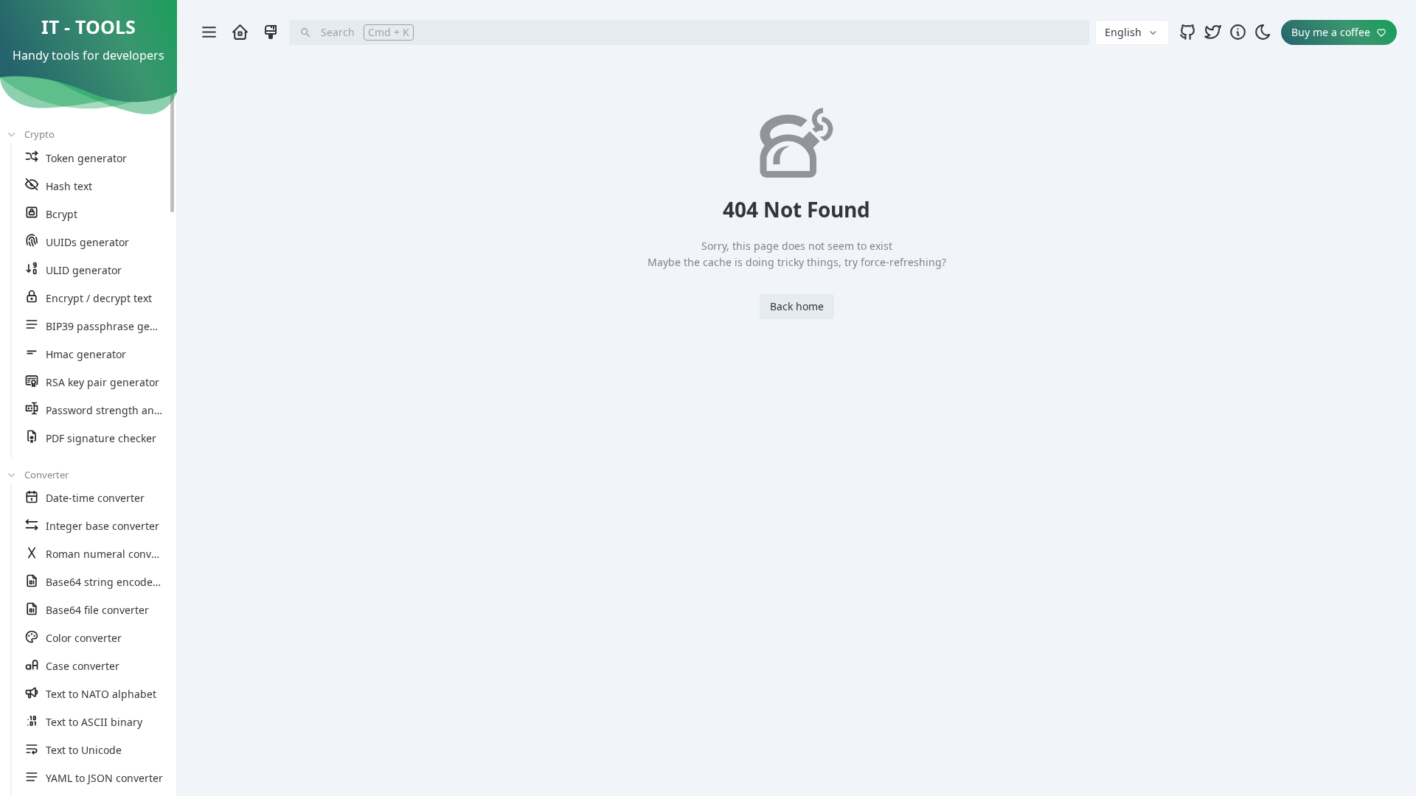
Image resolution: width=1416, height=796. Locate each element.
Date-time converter (95, 498)
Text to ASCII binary (94, 722)
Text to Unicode (84, 750)
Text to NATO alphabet (101, 694)
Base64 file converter (97, 610)
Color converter (84, 638)
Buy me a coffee (1330, 32)
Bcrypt (61, 214)
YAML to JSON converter (104, 778)
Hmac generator (86, 354)
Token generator (86, 158)
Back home (797, 306)
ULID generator (84, 270)
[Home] (239, 31)
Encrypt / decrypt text (99, 298)
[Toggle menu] (208, 32)
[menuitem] (97, 158)
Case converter (82, 666)
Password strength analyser (115, 410)
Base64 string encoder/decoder (123, 582)
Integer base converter (102, 526)
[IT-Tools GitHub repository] (1187, 31)
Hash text (69, 186)
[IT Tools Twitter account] (1212, 31)
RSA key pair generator (102, 382)
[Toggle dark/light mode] (1262, 31)
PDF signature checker (101, 438)
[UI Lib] (270, 31)
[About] (1237, 31)
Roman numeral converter (111, 554)
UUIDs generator (87, 242)
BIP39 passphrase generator (116, 326)
